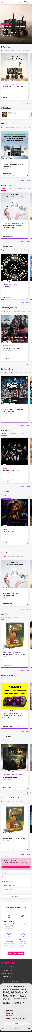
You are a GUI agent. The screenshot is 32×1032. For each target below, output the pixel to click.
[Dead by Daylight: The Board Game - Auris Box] (14, 390)
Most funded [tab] (11, 556)
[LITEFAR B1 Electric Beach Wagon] (14, 67)
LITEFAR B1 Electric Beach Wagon (14, 86)
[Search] (21, 2)
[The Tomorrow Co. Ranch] (14, 329)
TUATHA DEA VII (7, 287)
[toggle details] (28, 99)
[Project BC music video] (14, 451)
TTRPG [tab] (17, 372)
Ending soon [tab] (19, 556)
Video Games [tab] (23, 372)
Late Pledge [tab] (26, 188)
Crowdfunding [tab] (18, 188)
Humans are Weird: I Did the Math (14, 654)
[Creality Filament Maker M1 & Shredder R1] (14, 145)
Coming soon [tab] (5, 495)
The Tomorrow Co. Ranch (11, 348)
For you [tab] (3, 188)
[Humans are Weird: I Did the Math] (14, 635)
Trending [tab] (3, 556)
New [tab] (12, 495)
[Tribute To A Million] (14, 512)
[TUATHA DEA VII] (14, 267)
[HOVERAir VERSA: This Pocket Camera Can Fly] (14, 206)
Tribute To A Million (9, 532)
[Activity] (24, 2)
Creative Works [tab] (20, 50)
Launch (15, 867)
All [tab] (2, 50)
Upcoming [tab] (9, 188)
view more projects (25, 103)
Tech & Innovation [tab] (9, 50)
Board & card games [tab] (7, 372)
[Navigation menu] (30, 2)
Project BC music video (10, 471)
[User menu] (27, 2)
